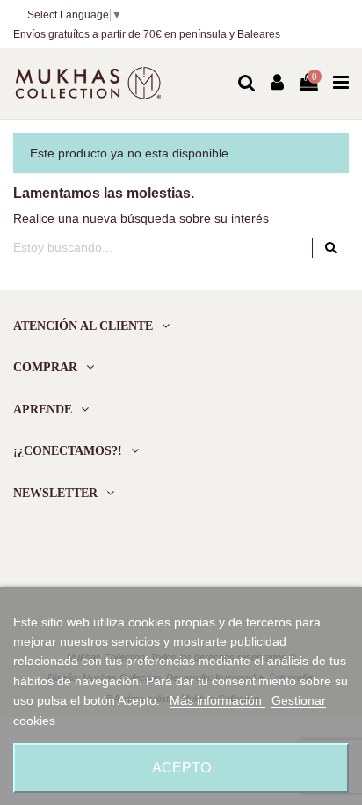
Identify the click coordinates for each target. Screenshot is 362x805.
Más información (217, 700)
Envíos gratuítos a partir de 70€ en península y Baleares (146, 34)
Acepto (181, 767)
